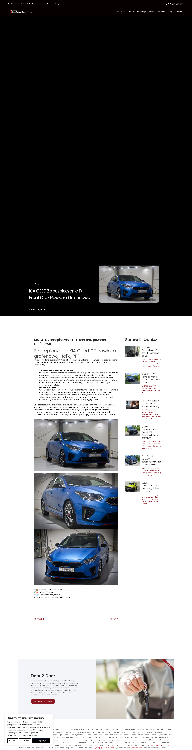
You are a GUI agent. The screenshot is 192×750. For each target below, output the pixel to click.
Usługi (119, 11)
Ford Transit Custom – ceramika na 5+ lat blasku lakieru (151, 460)
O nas (151, 11)
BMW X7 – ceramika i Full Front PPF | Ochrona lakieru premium (150, 432)
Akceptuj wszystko (40, 741)
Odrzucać (25, 741)
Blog (170, 11)
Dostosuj (12, 741)
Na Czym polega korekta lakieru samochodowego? (151, 403)
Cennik (131, 11)
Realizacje (141, 11)
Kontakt (179, 11)
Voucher (161, 11)
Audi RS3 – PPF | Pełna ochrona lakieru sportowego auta (151, 378)
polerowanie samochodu (160, 745)
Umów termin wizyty (43, 701)
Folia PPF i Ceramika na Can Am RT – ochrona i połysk (151, 351)
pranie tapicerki (136, 748)
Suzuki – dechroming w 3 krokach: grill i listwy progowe (151, 487)
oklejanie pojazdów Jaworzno (103, 748)
